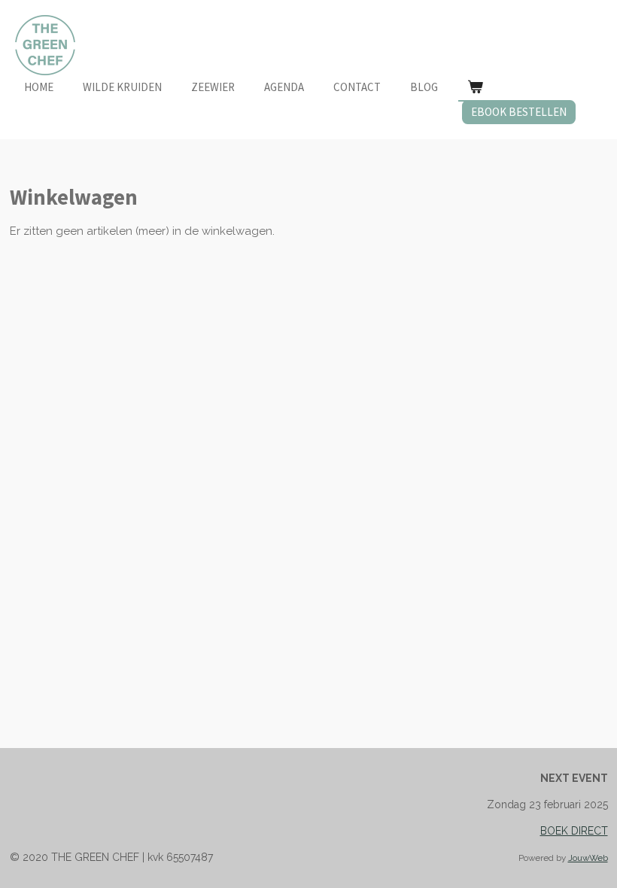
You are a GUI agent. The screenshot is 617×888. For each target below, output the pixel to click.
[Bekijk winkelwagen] (475, 87)
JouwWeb (588, 858)
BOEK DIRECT (574, 831)
